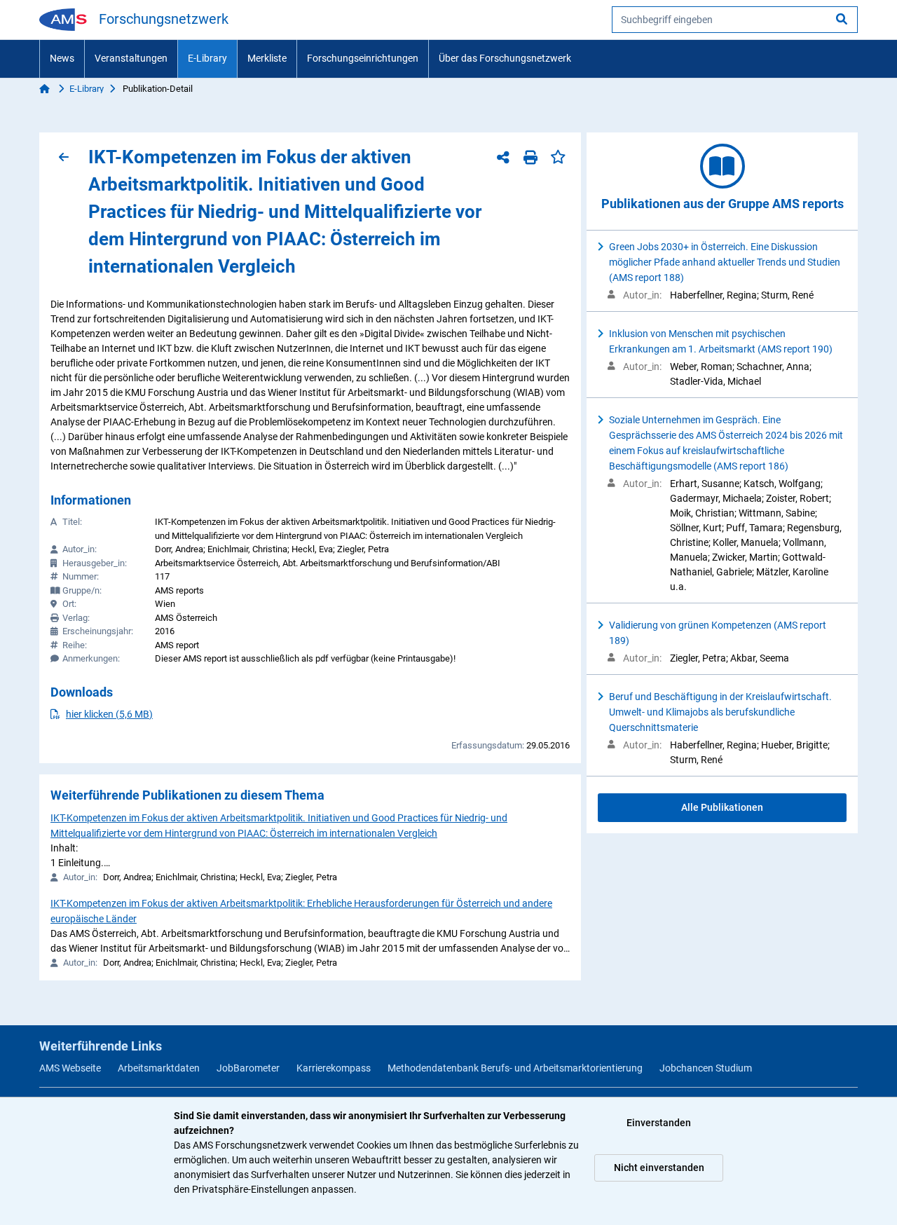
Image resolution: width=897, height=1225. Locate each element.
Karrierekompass (333, 1068)
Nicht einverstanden (659, 1167)
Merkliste (267, 58)
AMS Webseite (70, 1068)
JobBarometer (248, 1068)
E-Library (207, 58)
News (62, 58)
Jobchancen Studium (705, 1068)
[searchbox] (735, 19)
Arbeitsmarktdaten (159, 1068)
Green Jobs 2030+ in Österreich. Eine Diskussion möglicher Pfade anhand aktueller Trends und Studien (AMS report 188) (724, 262)
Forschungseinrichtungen (362, 58)
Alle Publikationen (722, 807)
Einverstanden (658, 1122)
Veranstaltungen (131, 58)
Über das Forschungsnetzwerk (505, 58)
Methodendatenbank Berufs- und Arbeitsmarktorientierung (515, 1068)
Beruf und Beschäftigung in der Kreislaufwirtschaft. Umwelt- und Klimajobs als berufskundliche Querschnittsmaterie (720, 712)
